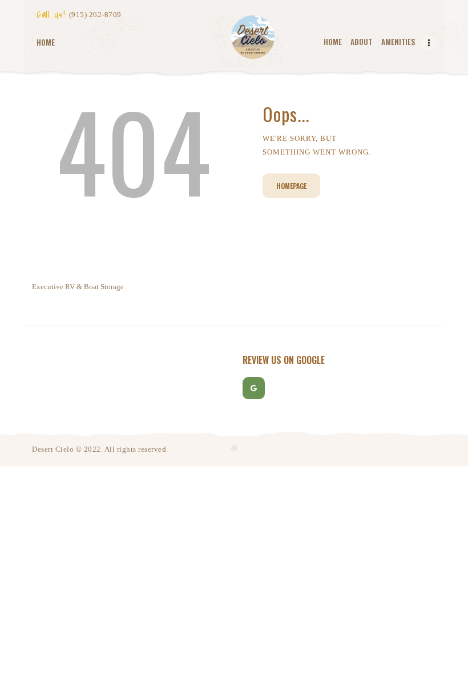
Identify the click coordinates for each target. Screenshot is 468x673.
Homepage (291, 185)
